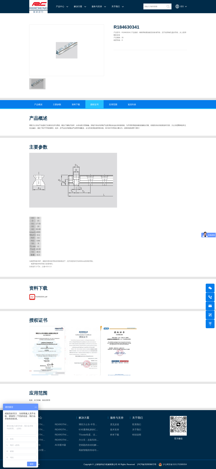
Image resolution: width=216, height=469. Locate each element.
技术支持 (114, 429)
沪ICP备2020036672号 (146, 464)
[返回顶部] (210, 323)
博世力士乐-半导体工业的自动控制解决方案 (90, 424)
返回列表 (132, 104)
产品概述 (38, 104)
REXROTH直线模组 (63, 429)
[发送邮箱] (210, 306)
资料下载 (76, 104)
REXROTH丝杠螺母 (40, 429)
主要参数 (57, 104)
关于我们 (116, 6)
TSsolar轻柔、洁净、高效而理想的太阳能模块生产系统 (90, 434)
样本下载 (114, 434)
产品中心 (60, 6)
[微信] (210, 288)
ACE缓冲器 (60, 445)
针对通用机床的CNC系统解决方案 (90, 429)
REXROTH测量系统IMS (40, 434)
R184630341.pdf (41, 297)
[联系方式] (210, 297)
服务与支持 (97, 6)
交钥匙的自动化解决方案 (90, 445)
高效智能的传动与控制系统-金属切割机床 (90, 450)
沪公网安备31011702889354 (175, 464)
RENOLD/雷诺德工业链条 (40, 450)
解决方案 (78, 6)
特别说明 (136, 434)
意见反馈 (114, 424)
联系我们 (136, 424)
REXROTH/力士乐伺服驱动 (63, 440)
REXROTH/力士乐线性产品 (63, 424)
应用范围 (113, 104)
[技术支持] (210, 314)
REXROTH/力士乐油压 (40, 440)
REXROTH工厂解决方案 (40, 424)
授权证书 (94, 104)
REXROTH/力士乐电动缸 (63, 434)
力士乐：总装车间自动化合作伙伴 (90, 440)
